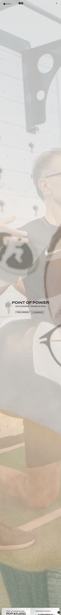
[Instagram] (20, 3)
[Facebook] (22, 3)
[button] (56, 3)
